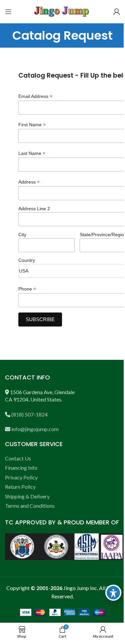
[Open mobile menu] (8, 11)
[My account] (116, 11)
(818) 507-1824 (29, 414)
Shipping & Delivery (27, 496)
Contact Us (18, 458)
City (22, 234)
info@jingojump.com (35, 429)
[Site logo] (63, 11)
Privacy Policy (21, 477)
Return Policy (20, 486)
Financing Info (21, 467)
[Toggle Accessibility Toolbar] (113, 593)
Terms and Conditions (30, 505)
